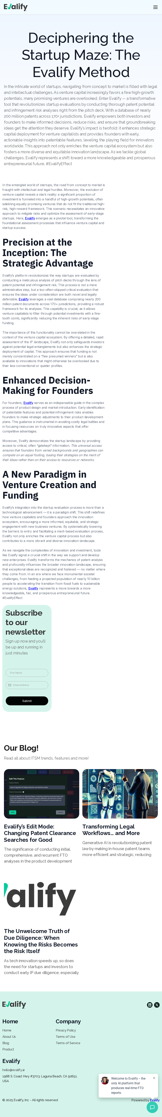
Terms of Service (68, 1043)
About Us (9, 1037)
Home (6, 1030)
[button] (155, 7)
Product (8, 1049)
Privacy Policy (66, 1030)
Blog (5, 1043)
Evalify (30, 218)
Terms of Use (65, 1037)
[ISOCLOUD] (16, 7)
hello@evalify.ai (13, 1070)
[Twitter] (150, 1005)
